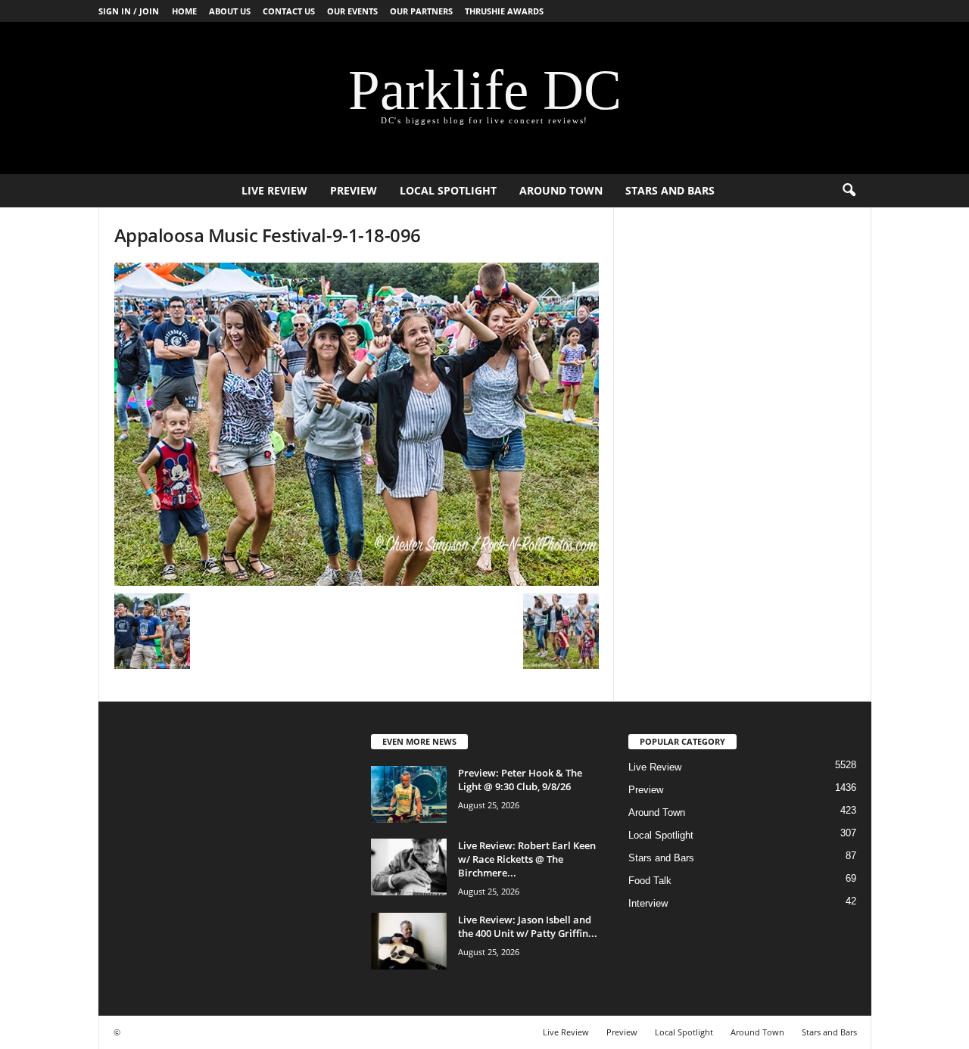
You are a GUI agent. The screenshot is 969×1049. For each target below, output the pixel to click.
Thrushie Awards (504, 11)
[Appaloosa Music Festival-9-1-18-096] (356, 424)
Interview (648, 903)
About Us (230, 11)
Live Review (274, 190)
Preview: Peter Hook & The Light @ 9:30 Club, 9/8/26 (520, 779)
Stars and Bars (670, 190)
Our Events (352, 11)
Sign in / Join (128, 11)
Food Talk (649, 880)
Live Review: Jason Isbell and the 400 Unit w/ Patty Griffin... (527, 926)
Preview (353, 190)
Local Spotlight (448, 190)
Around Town (561, 190)
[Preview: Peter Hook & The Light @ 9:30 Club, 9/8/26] (409, 794)
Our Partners (421, 11)
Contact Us (289, 11)
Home (184, 11)
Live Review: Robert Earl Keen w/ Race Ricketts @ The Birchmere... (527, 859)
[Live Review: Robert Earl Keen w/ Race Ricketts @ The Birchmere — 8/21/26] (409, 867)
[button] (848, 190)
